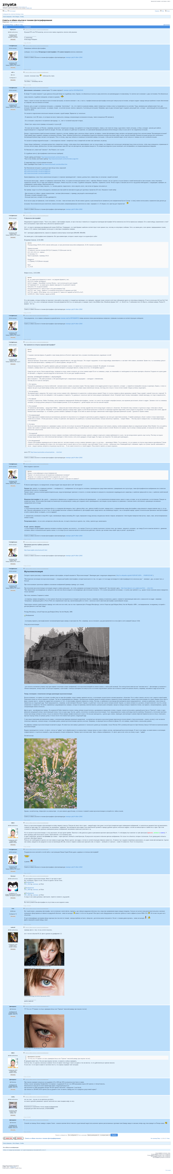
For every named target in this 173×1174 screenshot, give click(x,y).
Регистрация (12, 11)
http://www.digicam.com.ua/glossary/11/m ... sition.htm (137, 588)
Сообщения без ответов (9, 14)
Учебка (22, 16)
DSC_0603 (27, 895)
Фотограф (168, 1170)
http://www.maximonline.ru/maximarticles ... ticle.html (46, 452)
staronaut (35, 884)
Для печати (167, 24)
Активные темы (20, 14)
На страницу (6, 24)
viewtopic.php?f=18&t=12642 (74, 57)
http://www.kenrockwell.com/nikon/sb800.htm (37, 173)
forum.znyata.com (23, 6)
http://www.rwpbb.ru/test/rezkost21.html (35, 550)
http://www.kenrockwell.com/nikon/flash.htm (54, 164)
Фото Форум (16, 16)
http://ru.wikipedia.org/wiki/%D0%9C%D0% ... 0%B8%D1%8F (135, 575)
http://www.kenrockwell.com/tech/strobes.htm (55, 157)
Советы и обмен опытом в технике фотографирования (43, 1138)
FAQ (162, 11)
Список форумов (7, 16)
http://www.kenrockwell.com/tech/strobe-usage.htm (63, 159)
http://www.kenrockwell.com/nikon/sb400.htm (37, 170)
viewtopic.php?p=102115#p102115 (73, 90)
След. (21, 24)
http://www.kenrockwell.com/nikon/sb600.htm (37, 171)
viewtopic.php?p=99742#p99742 (69, 318)
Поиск (168, 11)
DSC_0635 (27, 889)
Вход (5, 11)
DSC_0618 (27, 884)
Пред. (11, 24)
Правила (157, 11)
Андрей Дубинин (14, 22)
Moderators (21, 22)
